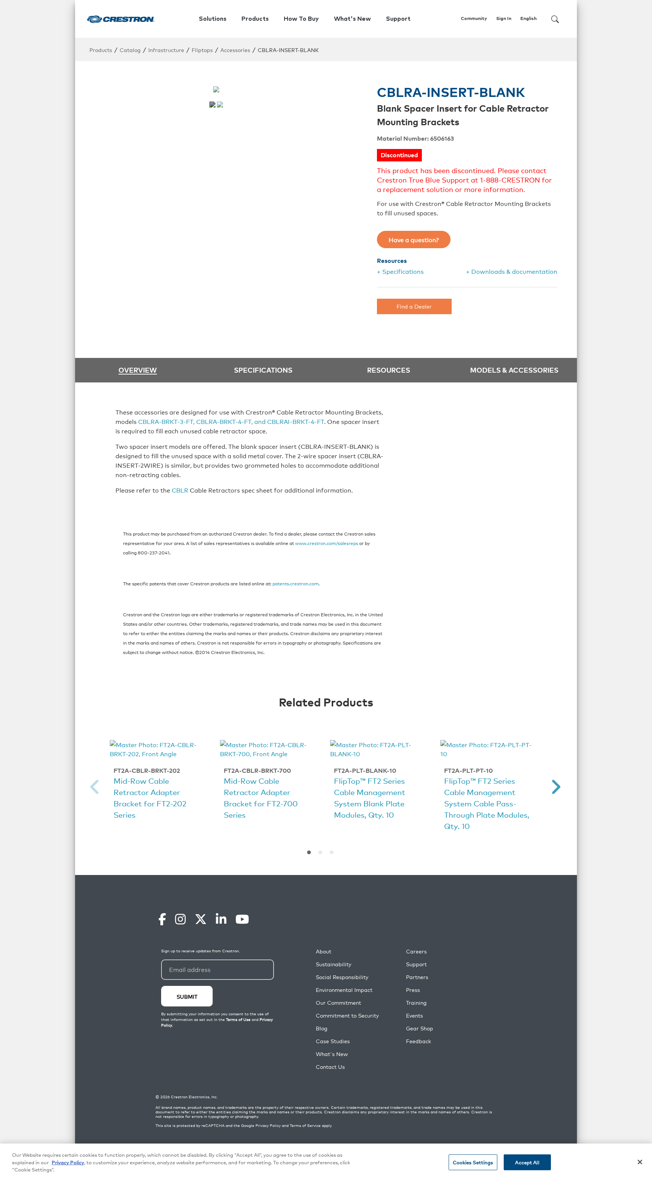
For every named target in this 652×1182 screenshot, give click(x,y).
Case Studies (333, 1041)
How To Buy (301, 19)
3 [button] (332, 852)
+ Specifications (400, 271)
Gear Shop (419, 1028)
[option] (157, 781)
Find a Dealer (414, 306)
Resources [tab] (388, 369)
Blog (322, 1028)
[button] (94, 787)
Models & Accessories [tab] (514, 369)
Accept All (527, 1162)
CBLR (180, 490)
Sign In (503, 19)
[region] (326, 1163)
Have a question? (414, 239)
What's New (352, 19)
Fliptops (202, 49)
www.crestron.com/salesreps (326, 543)
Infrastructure (166, 49)
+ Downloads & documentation (511, 271)
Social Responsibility (342, 977)
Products (100, 49)
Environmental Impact (344, 990)
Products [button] (255, 19)
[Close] (640, 1162)
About (323, 951)
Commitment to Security (347, 1015)
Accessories (235, 49)
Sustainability (333, 964)
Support (416, 964)
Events (414, 1015)
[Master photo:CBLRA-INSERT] (212, 104)
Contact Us (330, 1067)
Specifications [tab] (263, 369)
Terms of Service (305, 1125)
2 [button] (320, 852)
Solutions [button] (212, 19)
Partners (417, 977)
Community (474, 19)
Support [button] (398, 19)
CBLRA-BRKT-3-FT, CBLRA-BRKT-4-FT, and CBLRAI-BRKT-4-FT (231, 421)
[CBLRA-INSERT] (220, 104)
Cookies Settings (473, 1162)
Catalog (130, 49)
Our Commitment (338, 1002)
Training (416, 1002)
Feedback (418, 1041)
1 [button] (309, 852)
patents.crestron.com (295, 583)
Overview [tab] (137, 370)
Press (413, 990)
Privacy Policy (268, 1125)
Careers (416, 951)
